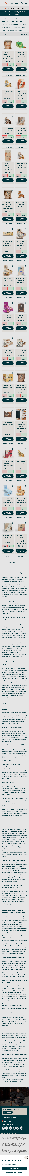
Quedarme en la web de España (14, 1172)
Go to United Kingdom (14, 1168)
